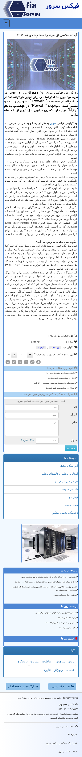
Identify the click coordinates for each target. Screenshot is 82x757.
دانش (71, 661)
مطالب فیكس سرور (67, 751)
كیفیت (41, 347)
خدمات (70, 669)
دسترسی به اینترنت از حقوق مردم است (61, 623)
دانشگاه (23, 661)
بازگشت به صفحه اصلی (21, 686)
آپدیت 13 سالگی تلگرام (67, 618)
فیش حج (73, 497)
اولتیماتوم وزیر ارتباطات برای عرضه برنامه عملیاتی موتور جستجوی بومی (49, 577)
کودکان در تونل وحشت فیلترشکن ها (62, 378)
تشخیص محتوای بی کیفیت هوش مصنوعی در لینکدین (56, 613)
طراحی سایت (70, 489)
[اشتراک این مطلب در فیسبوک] (26, 361)
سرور (53, 123)
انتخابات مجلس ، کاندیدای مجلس (59, 473)
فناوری (47, 669)
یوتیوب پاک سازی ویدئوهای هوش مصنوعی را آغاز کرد (55, 383)
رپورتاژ (58, 669)
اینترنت (34, 661)
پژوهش (55, 347)
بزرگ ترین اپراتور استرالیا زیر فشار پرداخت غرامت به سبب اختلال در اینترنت (46, 582)
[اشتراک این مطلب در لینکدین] (7, 361)
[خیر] (14, 354)
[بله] (30, 354)
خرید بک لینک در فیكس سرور (61, 743)
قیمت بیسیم (71, 505)
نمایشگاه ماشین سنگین (65, 512)
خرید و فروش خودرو (66, 481)
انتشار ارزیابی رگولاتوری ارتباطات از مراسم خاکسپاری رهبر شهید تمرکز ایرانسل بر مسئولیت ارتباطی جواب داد (44, 588)
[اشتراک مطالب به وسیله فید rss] (38, 361)
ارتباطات (47, 661)
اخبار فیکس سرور (60, 686)
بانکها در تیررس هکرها (68, 628)
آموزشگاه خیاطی (68, 465)
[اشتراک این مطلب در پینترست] (14, 361)
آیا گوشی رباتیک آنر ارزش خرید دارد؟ (61, 373)
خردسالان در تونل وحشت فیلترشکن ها (61, 388)
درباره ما (72, 734)
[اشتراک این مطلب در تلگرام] (32, 361)
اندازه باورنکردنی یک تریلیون (65, 595)
